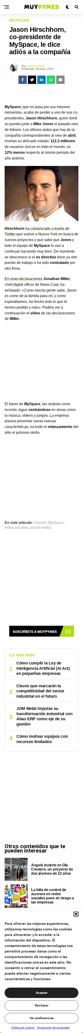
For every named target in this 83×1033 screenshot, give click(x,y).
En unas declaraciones (23, 279)
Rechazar (41, 1005)
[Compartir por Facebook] (22, 80)
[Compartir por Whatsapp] (51, 80)
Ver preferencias (41, 1018)
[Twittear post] (32, 80)
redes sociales (16, 527)
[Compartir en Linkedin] (41, 80)
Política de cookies (23, 1027)
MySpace (56, 523)
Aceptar (41, 993)
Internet (40, 523)
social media (40, 527)
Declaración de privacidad (53, 1027)
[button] (76, 914)
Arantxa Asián (35, 66)
